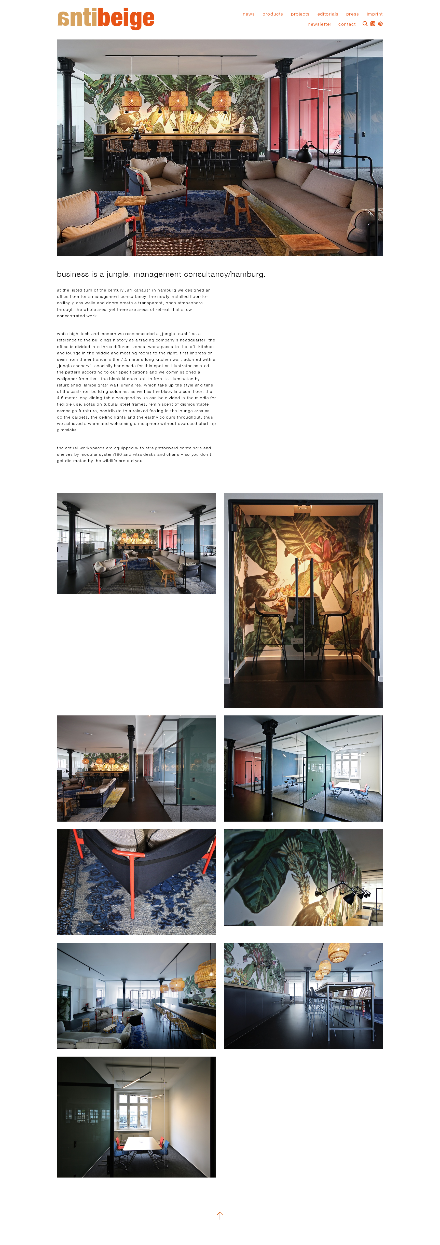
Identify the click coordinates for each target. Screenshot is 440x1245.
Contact (347, 24)
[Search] (364, 23)
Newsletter (320, 24)
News (249, 14)
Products (273, 14)
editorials (328, 14)
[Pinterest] (379, 23)
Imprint (375, 14)
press (352, 14)
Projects (300, 14)
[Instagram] (371, 23)
